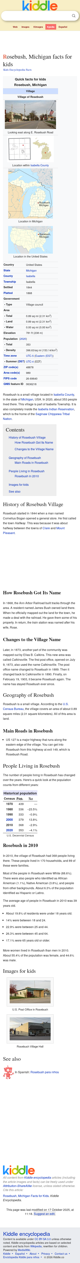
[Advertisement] (40, 41)
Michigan (31, 270)
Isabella (30, 276)
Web (15, 26)
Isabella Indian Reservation (56, 409)
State (7, 270)
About (33, 1253)
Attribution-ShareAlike (17, 1186)
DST (21, 361)
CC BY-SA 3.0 (43, 1239)
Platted (8, 293)
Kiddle (6, 1253)
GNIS (7, 384)
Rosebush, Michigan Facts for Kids (26, 1196)
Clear (66, 16)
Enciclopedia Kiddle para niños (21, 1257)
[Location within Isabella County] (30, 148)
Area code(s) (12, 372)
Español (63, 26)
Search (73, 16)
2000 (9, 819)
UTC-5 (30, 356)
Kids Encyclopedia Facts (17, 69)
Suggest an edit (44, 1214)
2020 (23, 339)
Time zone (10, 355)
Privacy (45, 1253)
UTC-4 (30, 361)
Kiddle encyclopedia (37, 1177)
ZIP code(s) (11, 367)
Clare (46, 528)
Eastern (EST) (44, 356)
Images (25, 26)
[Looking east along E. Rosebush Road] (30, 114)
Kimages (38, 26)
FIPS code (10, 378)
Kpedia (51, 26)
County (8, 276)
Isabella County (40, 165)
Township (10, 281)
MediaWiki (24, 1250)
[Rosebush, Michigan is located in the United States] (30, 239)
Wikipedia (36, 1246)
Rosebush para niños (45, 1072)
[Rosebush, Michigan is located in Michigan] (30, 193)
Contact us (61, 1253)
